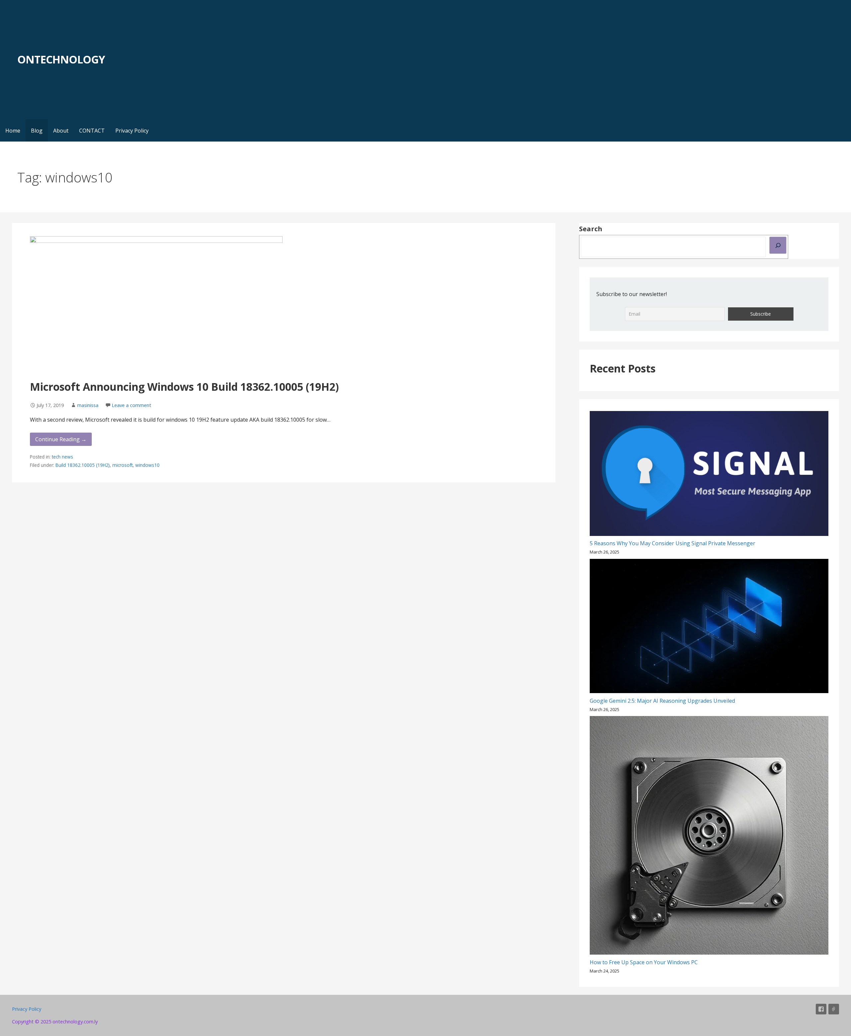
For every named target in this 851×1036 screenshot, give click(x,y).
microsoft (122, 465)
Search (590, 228)
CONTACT (92, 130)
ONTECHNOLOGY (61, 59)
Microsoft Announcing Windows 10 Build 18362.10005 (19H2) (184, 386)
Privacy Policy (132, 130)
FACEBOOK (821, 1009)
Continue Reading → (60, 439)
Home (12, 130)
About (60, 130)
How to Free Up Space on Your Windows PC (644, 962)
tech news (62, 457)
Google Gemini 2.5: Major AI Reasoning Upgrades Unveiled (662, 700)
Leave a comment (131, 405)
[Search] (778, 245)
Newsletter (833, 1009)
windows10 (147, 465)
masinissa (87, 405)
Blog (37, 130)
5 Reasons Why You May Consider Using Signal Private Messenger (672, 543)
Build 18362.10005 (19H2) (83, 465)
